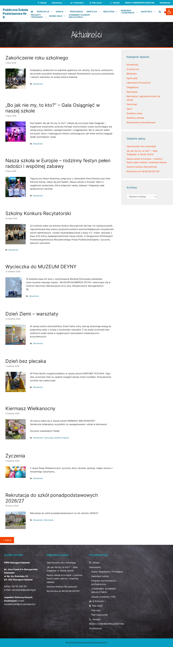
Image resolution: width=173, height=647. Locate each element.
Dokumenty (57, 3)
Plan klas (95, 610)
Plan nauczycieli (99, 614)
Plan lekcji (97, 3)
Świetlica (91, 11)
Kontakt (116, 3)
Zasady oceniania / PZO (103, 596)
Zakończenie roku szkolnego (141, 146)
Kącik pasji (132, 78)
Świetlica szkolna (61, 438)
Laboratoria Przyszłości (139, 82)
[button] (169, 11)
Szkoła (59, 11)
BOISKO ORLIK (55, 16)
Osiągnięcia (132, 87)
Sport (129, 108)
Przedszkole (165, 3)
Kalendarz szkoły (100, 576)
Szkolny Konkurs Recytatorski (142, 166)
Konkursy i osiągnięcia (127, 11)
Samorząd (48, 438)
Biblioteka (108, 11)
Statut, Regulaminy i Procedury (107, 571)
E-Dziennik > (78, 3)
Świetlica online (134, 113)
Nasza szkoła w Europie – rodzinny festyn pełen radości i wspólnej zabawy (65, 578)
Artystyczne (133, 69)
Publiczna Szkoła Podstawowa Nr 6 (15, 13)
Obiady (43, 3)
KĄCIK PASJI (146, 11)
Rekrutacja (43, 11)
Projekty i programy (37, 16)
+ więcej (7, 540)
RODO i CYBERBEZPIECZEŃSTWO (139, 3)
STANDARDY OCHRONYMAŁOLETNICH (79, 16)
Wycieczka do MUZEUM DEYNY (143, 171)
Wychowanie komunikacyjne (141, 122)
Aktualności (38, 84)
